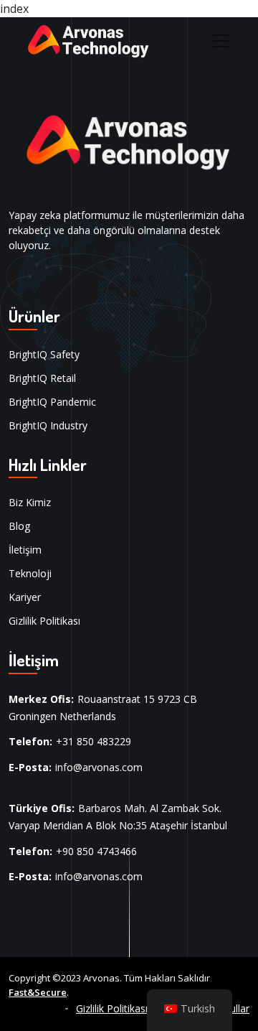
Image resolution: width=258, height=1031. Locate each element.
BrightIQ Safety (44, 354)
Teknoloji (30, 573)
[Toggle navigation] (221, 41)
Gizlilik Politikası (44, 621)
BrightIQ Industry (48, 425)
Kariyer (25, 597)
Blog (19, 526)
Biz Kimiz (30, 502)
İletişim (25, 549)
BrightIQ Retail (42, 378)
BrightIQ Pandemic (52, 402)
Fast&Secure (38, 992)
